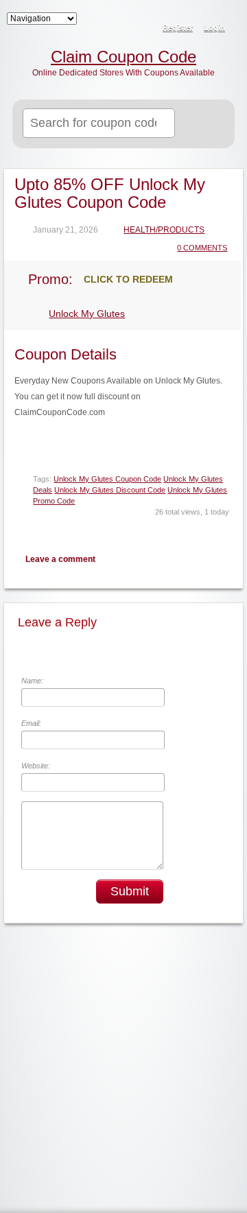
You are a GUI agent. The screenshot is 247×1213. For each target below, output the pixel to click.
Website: (35, 766)
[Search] (207, 124)
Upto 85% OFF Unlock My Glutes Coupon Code (109, 193)
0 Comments (202, 248)
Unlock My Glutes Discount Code (109, 490)
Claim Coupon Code (123, 57)
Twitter (173, 559)
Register (178, 27)
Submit (129, 891)
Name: (32, 680)
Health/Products (164, 230)
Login (214, 27)
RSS (227, 17)
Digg (221, 559)
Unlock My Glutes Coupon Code (107, 479)
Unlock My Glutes (87, 313)
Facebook (197, 559)
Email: (31, 723)
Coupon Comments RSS (149, 559)
